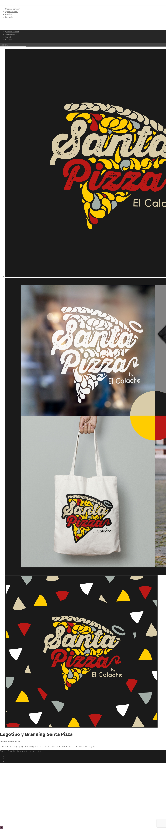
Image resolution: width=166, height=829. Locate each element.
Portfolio (9, 14)
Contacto (9, 17)
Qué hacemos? (11, 11)
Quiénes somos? (12, 9)
